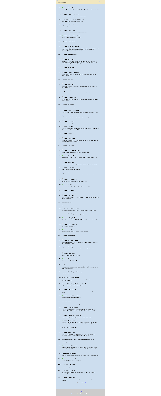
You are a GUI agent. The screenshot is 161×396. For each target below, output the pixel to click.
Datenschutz (81, 391)
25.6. (75, 382)
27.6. (85, 382)
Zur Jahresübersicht (80, 385)
